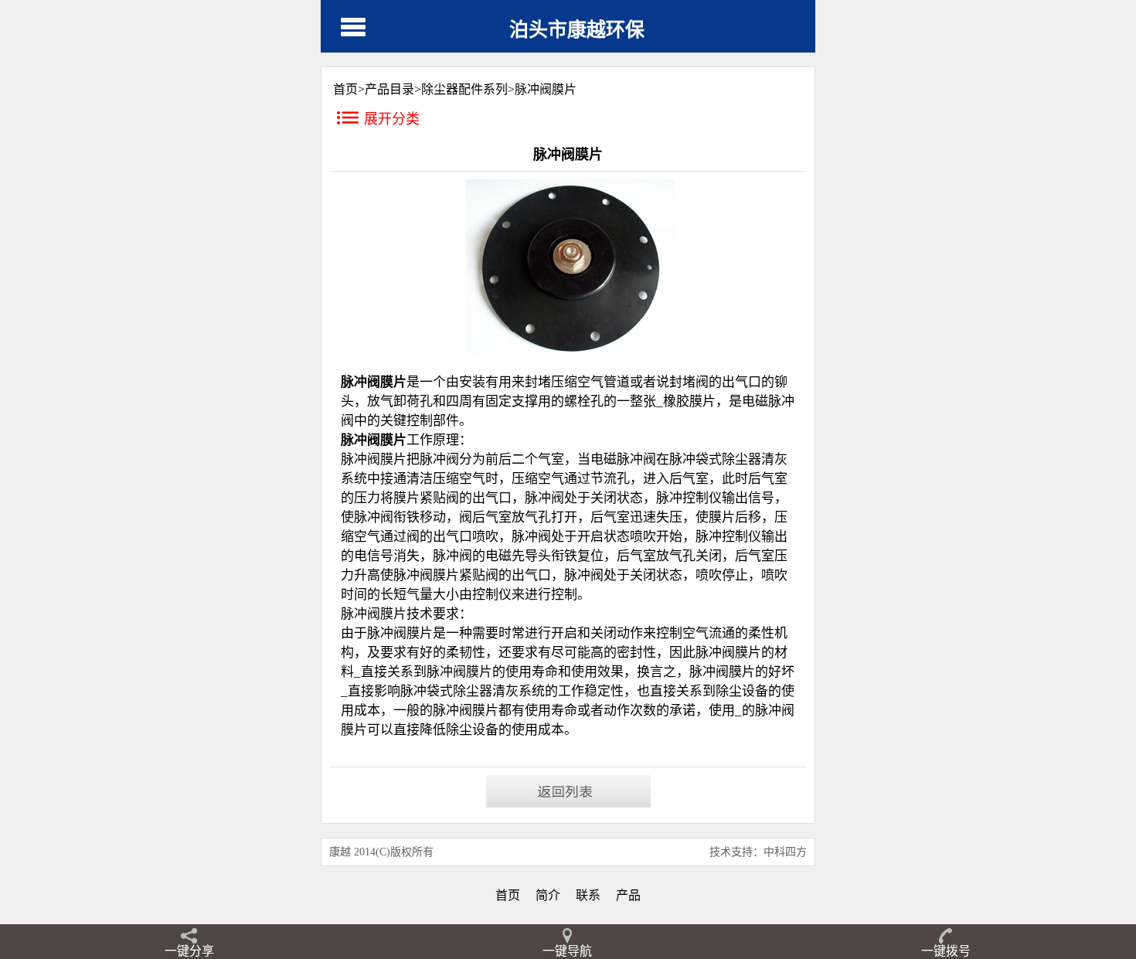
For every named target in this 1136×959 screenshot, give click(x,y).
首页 (507, 895)
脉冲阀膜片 (546, 89)
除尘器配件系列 (464, 89)
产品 (628, 895)
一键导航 (567, 950)
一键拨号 (946, 950)
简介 (548, 895)
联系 (588, 895)
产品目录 (389, 89)
